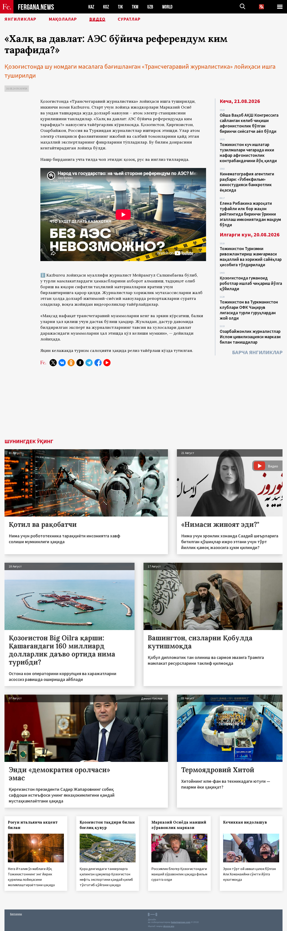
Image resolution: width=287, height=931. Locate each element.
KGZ (106, 7)
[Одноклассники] (71, 362)
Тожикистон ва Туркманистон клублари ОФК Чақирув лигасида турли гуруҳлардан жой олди (249, 310)
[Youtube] (107, 362)
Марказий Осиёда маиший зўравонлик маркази (178, 825)
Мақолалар (63, 19)
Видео (97, 19)
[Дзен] (80, 362)
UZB (150, 7)
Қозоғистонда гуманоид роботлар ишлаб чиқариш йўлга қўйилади (251, 283)
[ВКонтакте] (62, 362)
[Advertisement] (123, 405)
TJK (120, 7)
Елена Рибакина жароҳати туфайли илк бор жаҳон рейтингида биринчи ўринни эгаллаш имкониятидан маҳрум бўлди (250, 214)
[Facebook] (98, 362)
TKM (135, 7)
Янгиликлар (20, 19)
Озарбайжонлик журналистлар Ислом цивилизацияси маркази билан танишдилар (250, 337)
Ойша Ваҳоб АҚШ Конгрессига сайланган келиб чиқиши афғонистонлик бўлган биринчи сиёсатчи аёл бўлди (249, 123)
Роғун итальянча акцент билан (33, 825)
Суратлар (129, 19)
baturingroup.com (180, 922)
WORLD (167, 7)
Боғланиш (16, 914)
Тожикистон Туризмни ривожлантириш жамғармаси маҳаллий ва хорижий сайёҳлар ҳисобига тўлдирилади (251, 256)
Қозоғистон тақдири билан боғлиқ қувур (107, 825)
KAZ (91, 7)
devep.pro (168, 926)
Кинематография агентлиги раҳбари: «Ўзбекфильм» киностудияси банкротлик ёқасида (247, 182)
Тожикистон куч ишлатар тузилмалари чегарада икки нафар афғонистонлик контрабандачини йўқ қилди (248, 152)
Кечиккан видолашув (245, 822)
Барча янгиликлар (257, 352)
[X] (53, 362)
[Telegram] (89, 362)
